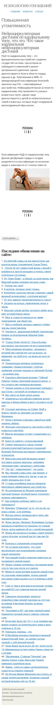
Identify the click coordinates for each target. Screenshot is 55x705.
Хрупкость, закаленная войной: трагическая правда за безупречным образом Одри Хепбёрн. (27, 335)
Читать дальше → (10, 238)
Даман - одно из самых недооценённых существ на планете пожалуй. (24, 668)
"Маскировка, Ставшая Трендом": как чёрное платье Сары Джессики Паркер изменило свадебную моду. (23, 660)
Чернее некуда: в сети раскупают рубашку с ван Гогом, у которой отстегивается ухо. (27, 389)
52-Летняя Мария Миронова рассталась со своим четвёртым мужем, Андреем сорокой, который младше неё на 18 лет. (26, 677)
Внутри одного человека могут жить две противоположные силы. (25, 516)
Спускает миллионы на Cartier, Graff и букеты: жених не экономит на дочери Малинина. (23, 412)
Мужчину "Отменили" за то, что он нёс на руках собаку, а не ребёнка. (25, 509)
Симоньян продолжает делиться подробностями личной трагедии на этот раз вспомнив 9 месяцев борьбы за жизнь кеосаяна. (25, 602)
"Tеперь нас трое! (13, 285)
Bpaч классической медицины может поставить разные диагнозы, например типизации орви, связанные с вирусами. (23, 462)
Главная (15, 11)
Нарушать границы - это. (18, 631)
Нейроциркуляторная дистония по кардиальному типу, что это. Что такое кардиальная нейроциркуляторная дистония (25, 42)
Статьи (39, 11)
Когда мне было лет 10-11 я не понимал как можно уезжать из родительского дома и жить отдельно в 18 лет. (26, 624)
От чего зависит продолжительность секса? (27, 299)
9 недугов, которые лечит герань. (22, 289)
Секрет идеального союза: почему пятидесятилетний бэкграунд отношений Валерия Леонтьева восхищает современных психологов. (26, 450)
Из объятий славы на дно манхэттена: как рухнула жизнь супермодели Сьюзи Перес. (25, 262)
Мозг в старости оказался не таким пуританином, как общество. (22, 319)
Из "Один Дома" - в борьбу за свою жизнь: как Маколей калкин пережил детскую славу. (27, 280)
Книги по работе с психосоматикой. (24, 441)
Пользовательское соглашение (21, 692)
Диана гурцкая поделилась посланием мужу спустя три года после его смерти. (27, 566)
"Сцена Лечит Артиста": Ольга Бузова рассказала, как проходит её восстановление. (26, 343)
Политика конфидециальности (13, 696)
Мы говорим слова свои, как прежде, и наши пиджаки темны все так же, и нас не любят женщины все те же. (24, 476)
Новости (28, 11)
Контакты (5, 692)
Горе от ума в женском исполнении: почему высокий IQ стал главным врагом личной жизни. (27, 589)
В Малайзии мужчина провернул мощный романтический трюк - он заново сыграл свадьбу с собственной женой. (26, 638)
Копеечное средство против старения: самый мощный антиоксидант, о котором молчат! (27, 294)
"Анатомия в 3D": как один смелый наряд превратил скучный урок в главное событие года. (25, 614)
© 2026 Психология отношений (13, 689)
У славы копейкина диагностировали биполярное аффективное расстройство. (23, 485)
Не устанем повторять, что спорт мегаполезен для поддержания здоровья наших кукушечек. (23, 550)
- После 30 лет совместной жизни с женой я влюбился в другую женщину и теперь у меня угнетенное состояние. (26, 271)
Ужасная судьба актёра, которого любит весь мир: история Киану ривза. (27, 312)
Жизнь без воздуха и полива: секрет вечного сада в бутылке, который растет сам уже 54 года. (27, 536)
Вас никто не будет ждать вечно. (22, 395)
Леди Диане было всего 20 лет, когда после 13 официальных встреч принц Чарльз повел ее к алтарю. (27, 649)
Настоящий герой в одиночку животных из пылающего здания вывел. (26, 559)
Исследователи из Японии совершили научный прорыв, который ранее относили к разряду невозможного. (25, 494)
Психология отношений (27, 5)
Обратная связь (7, 700)
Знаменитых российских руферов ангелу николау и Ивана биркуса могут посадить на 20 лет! (27, 402)
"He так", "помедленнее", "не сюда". (24, 469)
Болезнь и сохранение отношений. (24, 543)
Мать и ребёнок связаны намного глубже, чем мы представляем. (25, 326)
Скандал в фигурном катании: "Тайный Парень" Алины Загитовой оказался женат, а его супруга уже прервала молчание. (25, 381)
